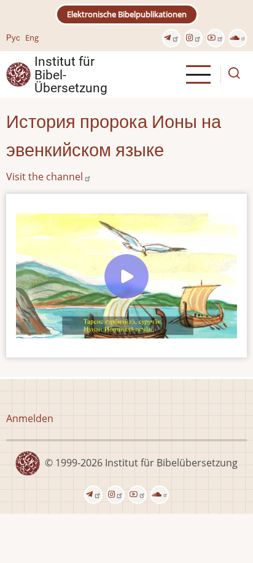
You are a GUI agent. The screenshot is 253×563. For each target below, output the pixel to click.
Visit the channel (44, 176)
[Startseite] (18, 74)
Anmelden (29, 418)
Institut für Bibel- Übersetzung (70, 74)
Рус (13, 37)
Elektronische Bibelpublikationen (127, 14)
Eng (32, 37)
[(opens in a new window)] (171, 38)
